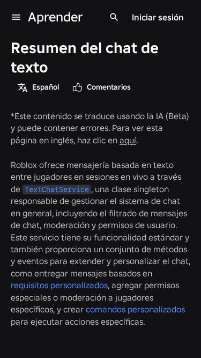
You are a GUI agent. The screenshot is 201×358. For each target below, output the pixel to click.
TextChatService (57, 189)
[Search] (114, 17)
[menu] (16, 17)
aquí (128, 140)
